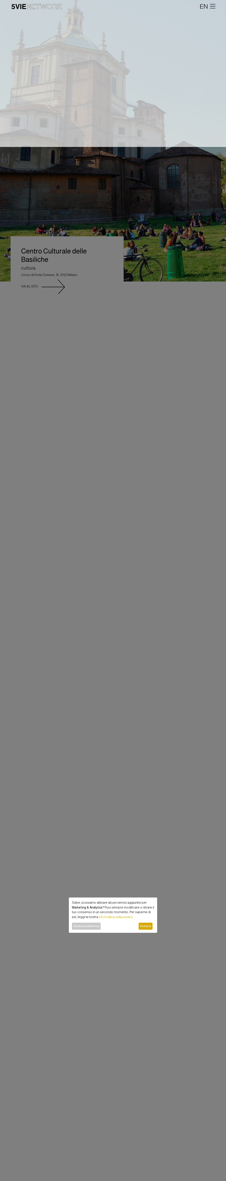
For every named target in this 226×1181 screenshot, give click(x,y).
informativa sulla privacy (116, 917)
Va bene (145, 926)
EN (204, 6)
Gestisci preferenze (86, 926)
